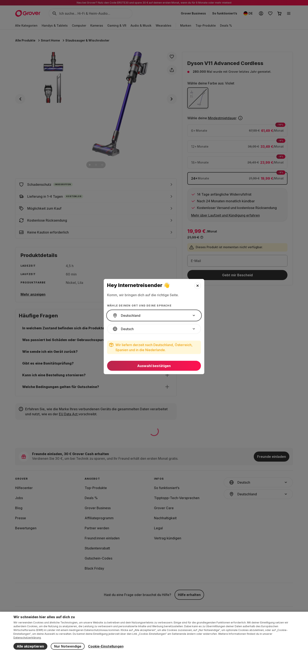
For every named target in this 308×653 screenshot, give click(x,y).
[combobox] (154, 315)
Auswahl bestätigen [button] (154, 366)
